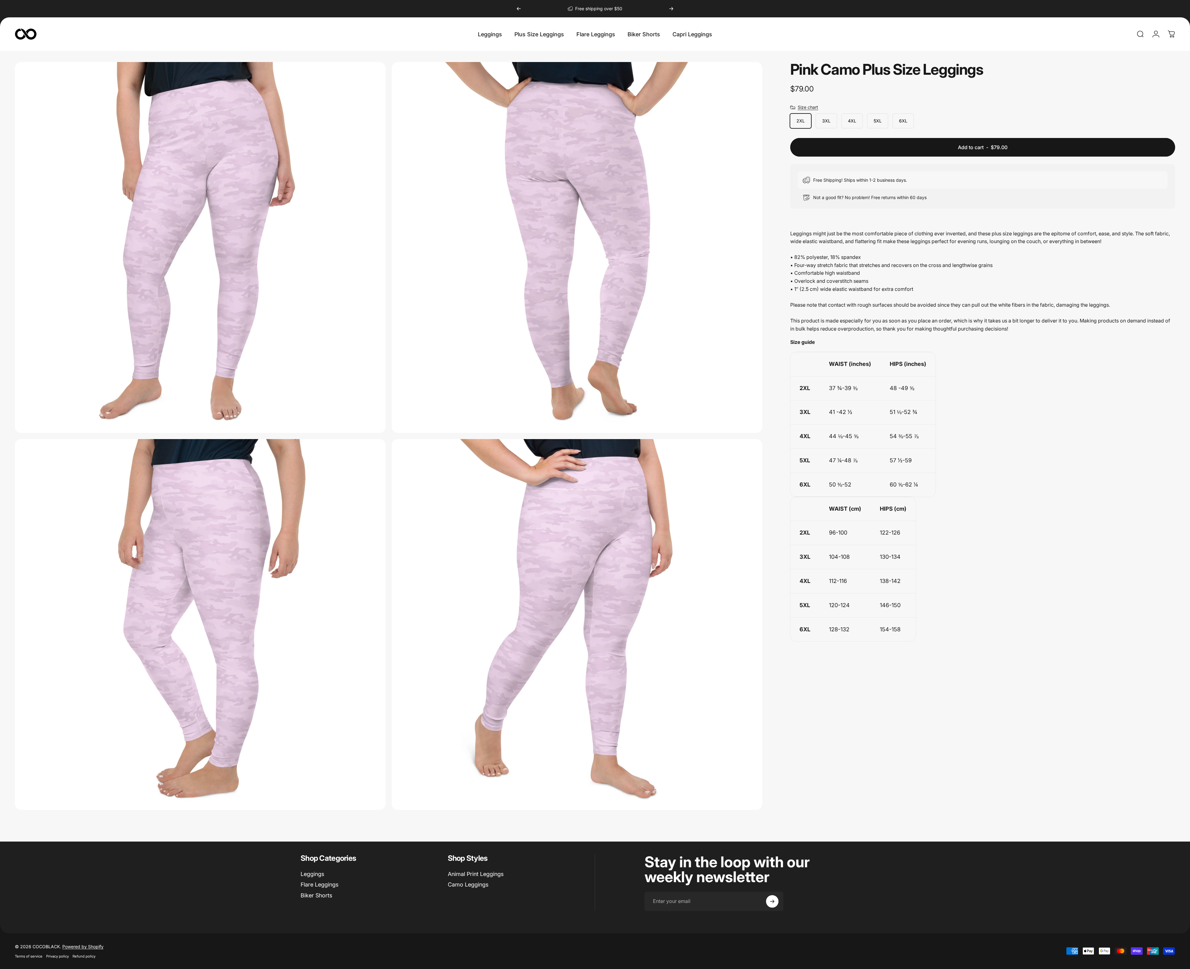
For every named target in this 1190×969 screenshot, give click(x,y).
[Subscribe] (772, 901)
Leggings (312, 874)
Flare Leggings (319, 884)
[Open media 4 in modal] (577, 624)
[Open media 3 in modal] (200, 624)
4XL (852, 120)
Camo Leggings (468, 884)
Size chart (808, 107)
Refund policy (84, 956)
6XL (903, 120)
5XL (878, 120)
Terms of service (28, 956)
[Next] (671, 8)
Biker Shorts (316, 895)
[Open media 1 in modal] (200, 247)
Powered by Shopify (83, 946)
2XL (800, 120)
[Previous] (519, 8)
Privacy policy (57, 956)
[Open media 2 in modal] (577, 247)
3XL (826, 120)
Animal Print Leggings (476, 874)
